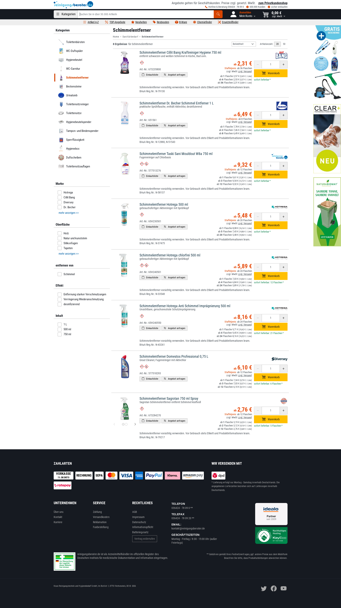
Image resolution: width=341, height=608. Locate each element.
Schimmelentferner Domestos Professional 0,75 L (174, 356)
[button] (243, 14)
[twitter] (264, 588)
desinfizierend (72, 304)
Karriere (58, 522)
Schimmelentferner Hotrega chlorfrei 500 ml (170, 255)
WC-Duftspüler (74, 51)
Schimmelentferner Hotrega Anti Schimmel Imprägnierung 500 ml (185, 306)
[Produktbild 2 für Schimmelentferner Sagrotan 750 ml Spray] (126, 424)
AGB (134, 511)
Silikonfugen (71, 243)
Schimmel (69, 274)
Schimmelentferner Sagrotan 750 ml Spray (169, 398)
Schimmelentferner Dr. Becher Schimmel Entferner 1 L (177, 103)
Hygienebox (72, 148)
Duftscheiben (73, 157)
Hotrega (68, 192)
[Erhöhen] (284, 64)
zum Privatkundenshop (273, 3)
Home (116, 36)
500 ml (67, 329)
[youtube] (284, 588)
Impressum (138, 517)
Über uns (59, 511)
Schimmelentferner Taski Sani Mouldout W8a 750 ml (176, 154)
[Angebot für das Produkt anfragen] (174, 74)
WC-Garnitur (73, 68)
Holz (66, 233)
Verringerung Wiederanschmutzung (84, 299)
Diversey (68, 202)
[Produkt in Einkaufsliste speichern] (150, 74)
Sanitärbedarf (130, 36)
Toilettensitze (73, 113)
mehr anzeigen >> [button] (69, 213)
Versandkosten (101, 517)
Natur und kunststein (75, 238)
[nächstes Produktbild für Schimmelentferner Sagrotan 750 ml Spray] (135, 424)
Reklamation (100, 522)
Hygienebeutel (74, 60)
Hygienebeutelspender (78, 122)
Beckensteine (73, 86)
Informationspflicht (142, 527)
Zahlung (97, 511)
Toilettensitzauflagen (78, 166)
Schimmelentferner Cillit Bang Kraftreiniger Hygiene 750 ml (180, 52)
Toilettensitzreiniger (77, 104)
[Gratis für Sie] (327, 62)
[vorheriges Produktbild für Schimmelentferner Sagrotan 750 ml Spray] (114, 424)
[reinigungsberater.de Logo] (73, 4)
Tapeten (68, 248)
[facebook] (274, 588)
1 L (65, 324)
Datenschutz (139, 522)
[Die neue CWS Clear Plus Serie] (327, 138)
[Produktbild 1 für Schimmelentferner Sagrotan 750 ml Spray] (123, 424)
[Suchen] (218, 14)
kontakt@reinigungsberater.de (188, 528)
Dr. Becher (70, 207)
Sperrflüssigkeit (75, 140)
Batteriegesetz (140, 532)
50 (284, 44)
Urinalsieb (71, 95)
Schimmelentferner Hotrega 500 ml (164, 204)
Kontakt (58, 517)
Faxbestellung (101, 527)
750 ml (67, 334)
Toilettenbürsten (75, 42)
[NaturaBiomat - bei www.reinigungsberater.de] (327, 211)
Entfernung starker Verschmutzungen (85, 294)
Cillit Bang (69, 197)
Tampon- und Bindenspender (82, 131)
